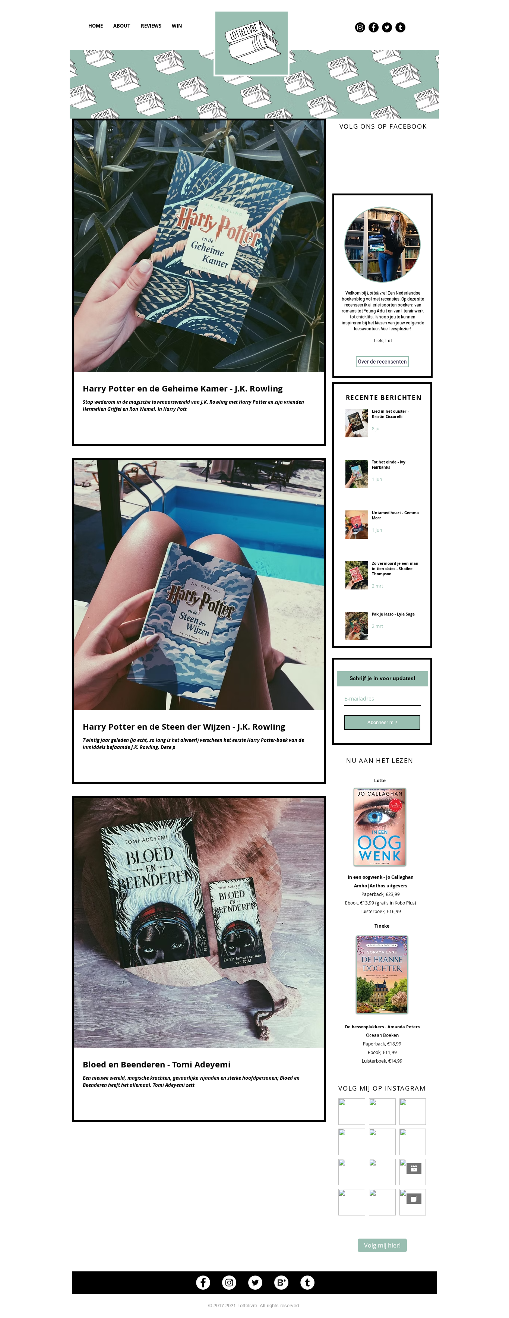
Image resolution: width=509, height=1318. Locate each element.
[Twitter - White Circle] (255, 1282)
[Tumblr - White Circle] (307, 1282)
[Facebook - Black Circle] (374, 27)
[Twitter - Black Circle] (387, 27)
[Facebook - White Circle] (203, 1282)
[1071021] (281, 1282)
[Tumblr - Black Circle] (400, 27)
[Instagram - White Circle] (229, 1282)
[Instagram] (360, 27)
